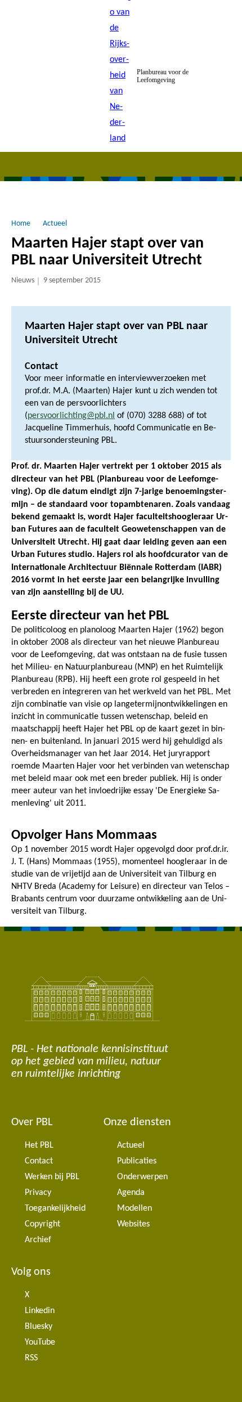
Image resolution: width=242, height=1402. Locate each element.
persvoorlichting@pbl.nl (71, 415)
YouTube (40, 1342)
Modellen (134, 1208)
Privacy (38, 1192)
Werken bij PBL (52, 1176)
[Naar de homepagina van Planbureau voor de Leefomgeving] (121, 76)
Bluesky (38, 1326)
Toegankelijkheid (55, 1208)
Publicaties (136, 1161)
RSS (31, 1358)
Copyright (42, 1224)
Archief (38, 1239)
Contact (39, 1161)
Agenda (131, 1192)
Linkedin (40, 1310)
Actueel (131, 1145)
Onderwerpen (142, 1176)
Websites (133, 1224)
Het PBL (39, 1145)
